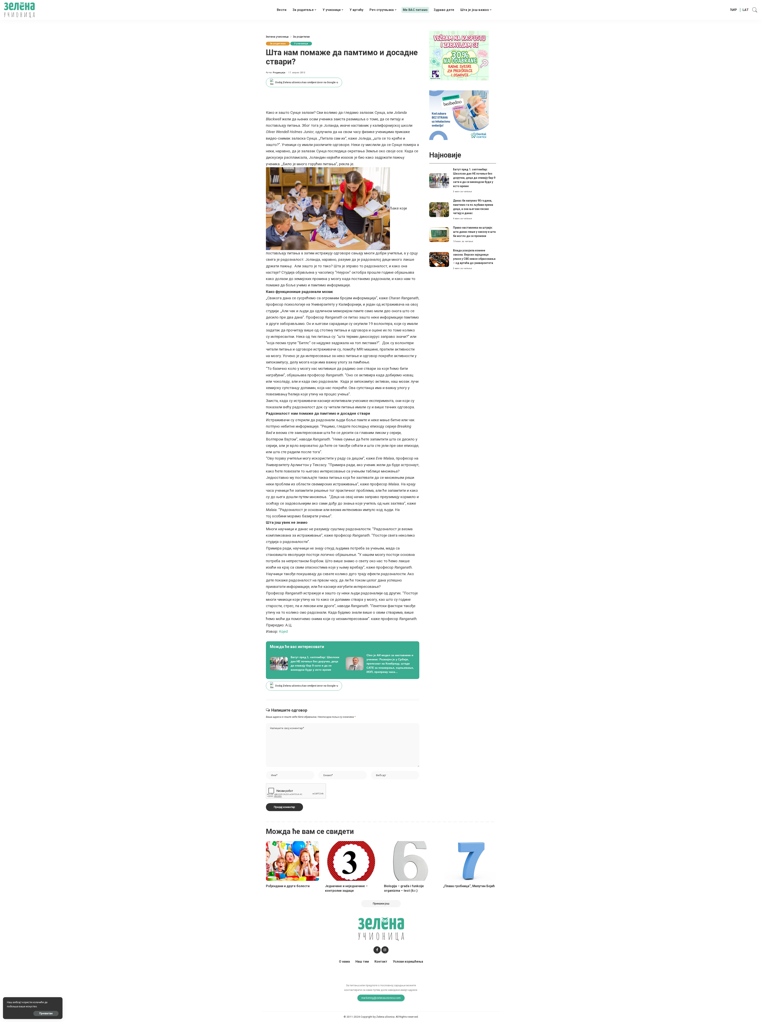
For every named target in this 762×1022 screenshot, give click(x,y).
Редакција (279, 72)
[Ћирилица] (733, 10)
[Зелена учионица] (19, 10)
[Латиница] (746, 10)
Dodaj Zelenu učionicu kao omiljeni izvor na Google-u (306, 82)
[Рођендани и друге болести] (292, 861)
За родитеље (278, 43)
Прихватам (46, 1013)
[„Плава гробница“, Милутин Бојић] (469, 861)
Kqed (283, 631)
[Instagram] (385, 949)
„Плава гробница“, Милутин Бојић (469, 886)
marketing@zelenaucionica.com (381, 997)
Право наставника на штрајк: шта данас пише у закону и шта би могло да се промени (474, 232)
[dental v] (459, 115)
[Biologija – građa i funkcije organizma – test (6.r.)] (410, 861)
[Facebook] (377, 949)
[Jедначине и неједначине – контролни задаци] (351, 861)
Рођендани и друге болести (288, 886)
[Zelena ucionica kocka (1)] (459, 55)
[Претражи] (755, 10)
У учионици (301, 43)
